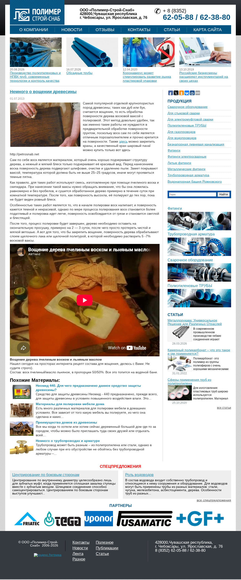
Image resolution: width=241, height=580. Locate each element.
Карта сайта (207, 30)
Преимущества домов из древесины (66, 422)
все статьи (224, 407)
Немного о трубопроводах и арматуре (68, 441)
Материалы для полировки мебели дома (70, 404)
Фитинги (174, 150)
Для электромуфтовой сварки (190, 119)
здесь (123, 141)
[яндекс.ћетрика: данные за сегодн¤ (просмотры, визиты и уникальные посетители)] (47, 555)
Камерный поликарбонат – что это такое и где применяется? (199, 351)
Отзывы (105, 30)
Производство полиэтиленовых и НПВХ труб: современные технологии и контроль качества (35, 76)
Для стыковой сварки (184, 113)
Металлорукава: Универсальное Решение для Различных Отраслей (195, 322)
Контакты (139, 30)
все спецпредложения (214, 500)
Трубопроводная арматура (188, 175)
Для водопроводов (182, 138)
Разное (78, 559)
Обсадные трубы (79, 73)
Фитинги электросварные (187, 156)
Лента (77, 553)
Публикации (107, 548)
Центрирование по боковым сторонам (45, 475)
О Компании (33, 30)
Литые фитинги (179, 163)
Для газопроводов (181, 132)
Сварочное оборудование (188, 107)
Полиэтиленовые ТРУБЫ (187, 125)
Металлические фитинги (186, 169)
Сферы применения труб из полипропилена (189, 381)
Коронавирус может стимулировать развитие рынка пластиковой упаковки (147, 76)
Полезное (104, 542)
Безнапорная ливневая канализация (196, 144)
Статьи (172, 30)
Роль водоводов (139, 475)
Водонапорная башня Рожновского (195, 181)
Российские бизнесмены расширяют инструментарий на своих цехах (203, 76)
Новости (71, 30)
